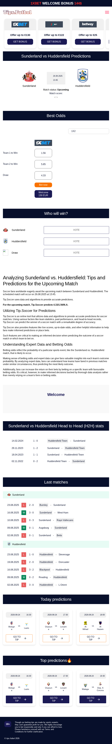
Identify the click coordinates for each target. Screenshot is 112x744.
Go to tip (17, 638)
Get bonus (20, 41)
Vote (76, 230)
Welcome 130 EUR (43, 194)
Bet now (43, 185)
